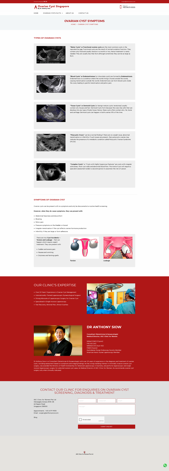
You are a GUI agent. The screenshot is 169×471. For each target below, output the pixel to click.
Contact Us (83, 13)
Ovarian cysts (38, 206)
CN (46, 1)
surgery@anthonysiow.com (128, 1)
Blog (35, 417)
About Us (70, 13)
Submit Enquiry (106, 426)
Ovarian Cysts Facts (52, 13)
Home (36, 13)
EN (44, 1)
